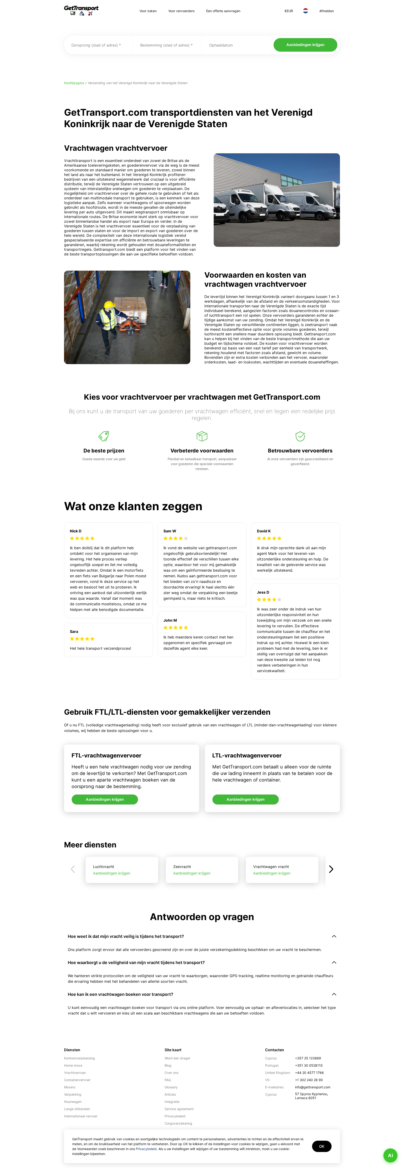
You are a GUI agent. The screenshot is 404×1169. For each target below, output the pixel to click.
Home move (73, 1065)
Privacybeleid (175, 1116)
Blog (168, 1065)
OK (322, 1146)
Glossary (171, 1087)
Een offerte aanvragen (223, 11)
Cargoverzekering (178, 1123)
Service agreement (179, 1109)
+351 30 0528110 (309, 1065)
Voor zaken (148, 11)
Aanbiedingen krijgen (305, 44)
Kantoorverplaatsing (79, 1058)
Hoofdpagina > (76, 83)
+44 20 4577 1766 (309, 1073)
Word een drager (177, 1058)
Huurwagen (73, 1102)
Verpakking (72, 1094)
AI (390, 1155)
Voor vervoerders (181, 11)
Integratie (172, 1102)
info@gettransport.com (312, 1087)
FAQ (168, 1080)
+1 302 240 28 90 (309, 1080)
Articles (170, 1094)
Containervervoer (77, 1080)
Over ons (171, 1073)
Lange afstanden (77, 1109)
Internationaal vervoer (80, 1116)
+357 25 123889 (308, 1058)
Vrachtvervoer (75, 1073)
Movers (69, 1087)
